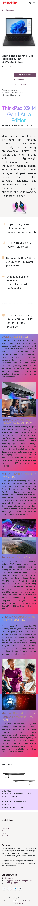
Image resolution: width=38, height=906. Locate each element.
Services (5, 831)
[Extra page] (20, 888)
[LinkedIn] (15, 888)
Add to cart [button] (26, 75)
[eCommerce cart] (30, 3)
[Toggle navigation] (34, 3)
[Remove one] (3, 75)
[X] (9, 888)
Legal (4, 833)
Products (5, 828)
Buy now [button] (20, 79)
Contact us (6, 836)
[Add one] (11, 75)
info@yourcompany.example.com (18, 881)
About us (5, 826)
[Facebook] (4, 888)
